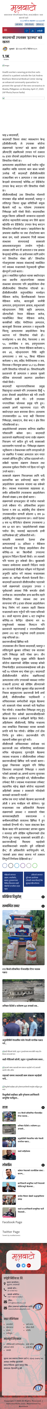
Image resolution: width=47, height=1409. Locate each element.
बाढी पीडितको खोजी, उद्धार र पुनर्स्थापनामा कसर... (23, 1060)
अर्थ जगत (29, 1324)
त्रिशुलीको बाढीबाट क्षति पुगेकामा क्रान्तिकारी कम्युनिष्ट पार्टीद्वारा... (20, 1096)
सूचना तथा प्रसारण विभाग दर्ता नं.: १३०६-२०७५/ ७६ (23, 1359)
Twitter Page (11, 1232)
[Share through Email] (28, 865)
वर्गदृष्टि (40, 31)
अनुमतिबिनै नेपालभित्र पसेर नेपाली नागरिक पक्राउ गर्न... (22, 1042)
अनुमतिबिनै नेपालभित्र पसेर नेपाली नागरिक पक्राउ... (30, 1140)
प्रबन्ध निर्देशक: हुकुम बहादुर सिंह (16, 1365)
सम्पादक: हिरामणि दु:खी (13, 1368)
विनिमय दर (40, 24)
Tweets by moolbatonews (11, 1235)
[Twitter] (23, 1265)
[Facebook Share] (4, 865)
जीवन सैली (30, 1327)
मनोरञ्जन (9, 1333)
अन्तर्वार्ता (9, 1324)
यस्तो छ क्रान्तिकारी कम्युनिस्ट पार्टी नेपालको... (31, 1210)
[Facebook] (18, 1265)
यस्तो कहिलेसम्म (24, 1151)
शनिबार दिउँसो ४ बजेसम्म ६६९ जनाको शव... (20, 1006)
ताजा (5, 1107)
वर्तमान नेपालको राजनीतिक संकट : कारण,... (31, 1172)
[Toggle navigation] (5, 29)
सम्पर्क (8, 1350)
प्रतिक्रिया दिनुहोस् (11, 896)
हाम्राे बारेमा (19, 24)
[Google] (29, 1265)
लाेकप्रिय (7, 1165)
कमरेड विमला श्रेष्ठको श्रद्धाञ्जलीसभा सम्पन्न (31, 1197)
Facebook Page (12, 1222)
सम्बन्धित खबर (10, 906)
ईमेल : (10, 1301)
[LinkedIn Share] (16, 865)
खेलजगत (9, 1327)
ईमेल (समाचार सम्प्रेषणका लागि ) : (21, 1307)
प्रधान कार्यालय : (13, 1282)
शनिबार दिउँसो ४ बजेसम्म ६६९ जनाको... (29, 1127)
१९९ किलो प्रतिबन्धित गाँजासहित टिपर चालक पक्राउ (21, 971)
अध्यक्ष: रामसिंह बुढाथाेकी (13, 1362)
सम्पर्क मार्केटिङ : (14, 1295)
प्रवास (8, 1330)
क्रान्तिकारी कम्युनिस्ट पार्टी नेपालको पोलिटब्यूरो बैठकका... (31, 1185)
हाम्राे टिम (29, 1347)
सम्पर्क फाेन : (12, 1288)
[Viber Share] (22, 865)
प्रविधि (28, 1330)
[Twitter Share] (10, 865)
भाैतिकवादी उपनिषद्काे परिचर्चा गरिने (13, 1346)
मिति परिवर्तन (29, 24)
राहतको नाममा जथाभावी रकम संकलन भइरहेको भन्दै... (22, 1077)
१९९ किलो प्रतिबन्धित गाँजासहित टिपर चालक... (30, 1114)
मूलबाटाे (11, 48)
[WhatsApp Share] (34, 865)
